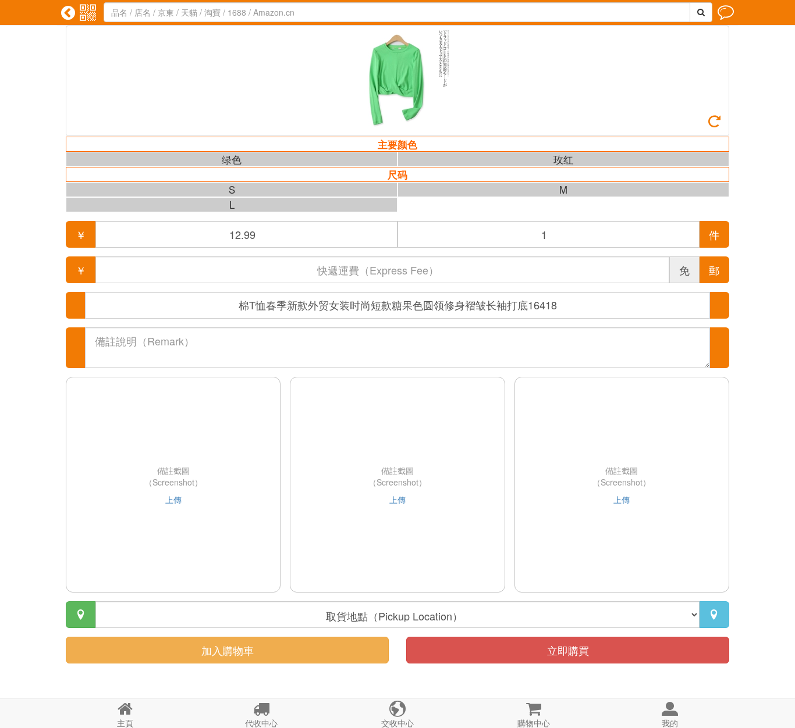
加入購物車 (227, 650)
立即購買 (568, 650)
